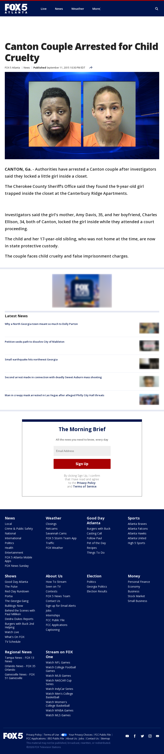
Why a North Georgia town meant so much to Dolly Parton (41, 324)
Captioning (53, 630)
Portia (9, 596)
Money (134, 576)
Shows (10, 576)
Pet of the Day (96, 543)
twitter (142, 736)
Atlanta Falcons (138, 528)
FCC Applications (56, 625)
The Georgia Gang (16, 601)
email (157, 736)
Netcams (52, 528)
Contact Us (53, 601)
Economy (134, 586)
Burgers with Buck (98, 528)
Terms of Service (84, 486)
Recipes (92, 548)
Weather (53, 518)
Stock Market (136, 596)
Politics (9, 543)
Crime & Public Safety (19, 528)
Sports (134, 518)
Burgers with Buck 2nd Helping (19, 625)
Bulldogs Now (14, 606)
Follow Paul (94, 538)
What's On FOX (14, 637)
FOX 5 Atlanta (12, 67)
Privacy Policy (86, 483)
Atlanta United (137, 538)
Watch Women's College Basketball (58, 703)
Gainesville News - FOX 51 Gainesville (20, 676)
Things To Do (96, 552)
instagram (150, 736)
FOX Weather (54, 548)
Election (94, 576)
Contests (51, 591)
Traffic (50, 543)
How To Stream (56, 582)
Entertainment (14, 552)
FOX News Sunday (17, 566)
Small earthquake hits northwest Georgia (31, 359)
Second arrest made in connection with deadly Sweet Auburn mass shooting (53, 377)
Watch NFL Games (58, 662)
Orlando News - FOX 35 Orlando (20, 667)
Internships (53, 615)
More (96, 9)
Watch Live (12, 632)
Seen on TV (53, 586)
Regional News (18, 652)
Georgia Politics (97, 586)
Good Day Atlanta (95, 520)
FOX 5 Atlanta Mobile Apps (18, 559)
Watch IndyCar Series (59, 689)
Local (8, 524)
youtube (127, 736)
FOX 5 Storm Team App (61, 538)
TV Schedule (13, 642)
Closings (51, 524)
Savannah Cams (56, 533)
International (13, 538)
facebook (135, 736)
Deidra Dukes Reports (19, 619)
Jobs (48, 610)
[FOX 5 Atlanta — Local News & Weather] (18, 8)
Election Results (97, 591)
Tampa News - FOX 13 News (19, 659)
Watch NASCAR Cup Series (59, 682)
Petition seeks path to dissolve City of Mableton (34, 341)
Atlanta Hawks (137, 533)
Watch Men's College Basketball (59, 695)
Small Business (137, 601)
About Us (54, 576)
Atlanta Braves (137, 524)
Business (133, 591)
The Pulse (11, 586)
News (27, 67)
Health (9, 548)
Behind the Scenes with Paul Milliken (20, 612)
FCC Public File (55, 620)
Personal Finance (139, 582)
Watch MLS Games (58, 715)
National (10, 533)
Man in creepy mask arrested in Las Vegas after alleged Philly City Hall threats (54, 395)
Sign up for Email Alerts (61, 606)
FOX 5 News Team (58, 596)
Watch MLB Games (58, 675)
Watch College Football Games (61, 669)
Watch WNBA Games (59, 710)
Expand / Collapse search (156, 9)
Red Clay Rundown (17, 591)
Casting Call (94, 533)
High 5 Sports (136, 543)
